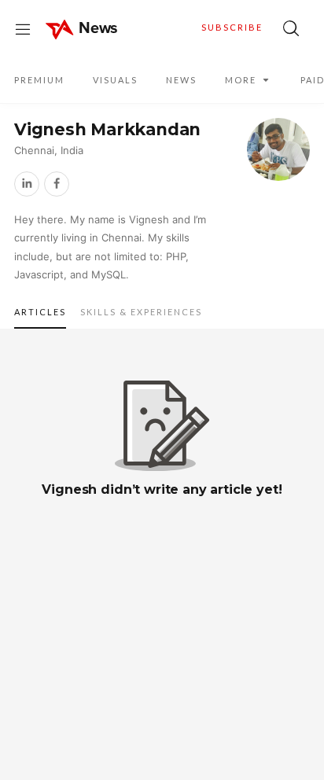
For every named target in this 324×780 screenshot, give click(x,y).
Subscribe (232, 27)
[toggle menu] (23, 28)
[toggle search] (291, 28)
